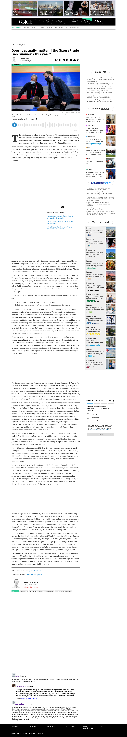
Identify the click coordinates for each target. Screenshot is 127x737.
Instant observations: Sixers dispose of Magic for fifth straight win (60, 217)
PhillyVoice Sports (34, 575)
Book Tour (90, 239)
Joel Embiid (58, 591)
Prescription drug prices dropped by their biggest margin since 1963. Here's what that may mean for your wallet (101, 212)
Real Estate (91, 250)
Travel (89, 261)
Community (91, 327)
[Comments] (71, 60)
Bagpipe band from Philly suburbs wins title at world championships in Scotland (99, 87)
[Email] (74, 60)
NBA (22, 65)
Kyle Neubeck (27, 58)
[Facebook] (56, 60)
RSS (102, 727)
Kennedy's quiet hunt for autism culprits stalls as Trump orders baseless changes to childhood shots (100, 79)
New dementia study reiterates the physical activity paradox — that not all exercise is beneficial (99, 92)
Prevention (91, 137)
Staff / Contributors (88, 728)
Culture (73, 21)
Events (85, 21)
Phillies (49, 27)
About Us (15, 727)
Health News (91, 338)
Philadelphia (33, 591)
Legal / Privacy (70, 727)
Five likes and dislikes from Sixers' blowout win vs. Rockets (59, 228)
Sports (98, 21)
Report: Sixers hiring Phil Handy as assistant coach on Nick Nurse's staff (98, 96)
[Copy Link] (78, 60)
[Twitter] (60, 60)
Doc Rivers (42, 591)
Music (89, 148)
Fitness (89, 228)
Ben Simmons (67, 591)
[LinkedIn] (63, 60)
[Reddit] (67, 60)
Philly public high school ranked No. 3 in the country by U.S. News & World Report (100, 84)
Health (60, 21)
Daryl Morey (50, 591)
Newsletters (74, 27)
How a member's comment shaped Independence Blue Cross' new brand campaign (98, 203)
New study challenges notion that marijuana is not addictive (98, 208)
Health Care (91, 360)
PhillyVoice (25, 22)
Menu (14, 21)
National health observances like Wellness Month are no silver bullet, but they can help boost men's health (100, 198)
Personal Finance (93, 294)
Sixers (42, 27)
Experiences (91, 126)
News (48, 21)
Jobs (88, 159)
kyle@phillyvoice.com (31, 587)
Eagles (26, 27)
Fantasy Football (61, 27)
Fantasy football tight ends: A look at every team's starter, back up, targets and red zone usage (101, 101)
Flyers (34, 27)
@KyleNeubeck (35, 571)
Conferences (91, 316)
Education (90, 115)
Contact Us (51, 727)
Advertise (32, 727)
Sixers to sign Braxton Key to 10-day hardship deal (60, 222)
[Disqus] (46, 646)
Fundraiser (91, 283)
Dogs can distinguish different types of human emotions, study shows (99, 188)
